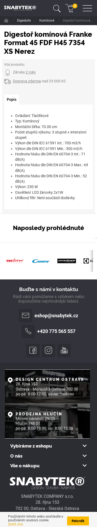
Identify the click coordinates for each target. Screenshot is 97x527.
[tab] (11, 100)
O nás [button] (16, 456)
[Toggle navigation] (57, 8)
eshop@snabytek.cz (56, 315)
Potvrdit (78, 520)
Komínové (47, 20)
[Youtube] (64, 350)
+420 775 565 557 (56, 331)
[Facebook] (33, 350)
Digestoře (24, 20)
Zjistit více (15, 524)
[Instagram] (48, 350)
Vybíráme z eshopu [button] (31, 446)
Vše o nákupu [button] (25, 465)
